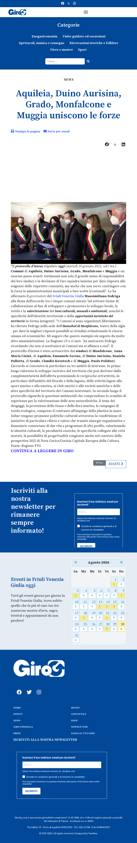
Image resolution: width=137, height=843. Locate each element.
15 (114, 604)
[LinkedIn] (123, 144)
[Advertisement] (68, 176)
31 (76, 637)
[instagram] (38, 688)
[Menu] (86, 12)
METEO (75, 707)
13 (100, 604)
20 (100, 615)
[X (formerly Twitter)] (115, 144)
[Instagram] (74, 3)
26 (93, 626)
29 (114, 626)
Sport (82, 50)
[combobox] (65, 61)
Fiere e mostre (61, 50)
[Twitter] (68, 3)
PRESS (17, 733)
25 (85, 626)
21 (108, 615)
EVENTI (17, 714)
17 (76, 615)
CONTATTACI (78, 714)
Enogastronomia (44, 36)
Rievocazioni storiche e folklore (94, 43)
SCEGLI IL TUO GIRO (83, 733)
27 (100, 626)
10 (76, 604)
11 (85, 604)
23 (122, 615)
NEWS (16, 720)
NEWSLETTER (79, 726)
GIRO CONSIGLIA (23, 726)
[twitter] (28, 688)
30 (122, 626)
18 (85, 615)
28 (108, 626)
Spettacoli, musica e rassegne (41, 43)
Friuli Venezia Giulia (68, 296)
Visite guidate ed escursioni (83, 36)
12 (93, 604)
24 (76, 626)
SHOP (74, 720)
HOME (17, 707)
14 (108, 604)
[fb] (18, 688)
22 (114, 615)
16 (122, 604)
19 (93, 615)
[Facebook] (62, 3)
